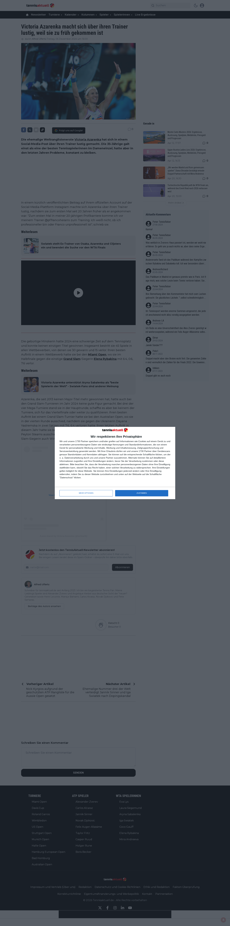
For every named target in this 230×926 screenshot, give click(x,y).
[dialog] (115, 463)
